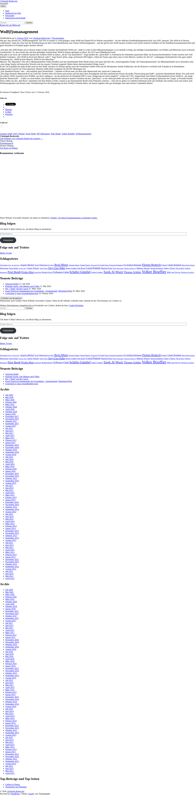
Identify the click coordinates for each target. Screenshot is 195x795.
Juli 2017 (9, 428)
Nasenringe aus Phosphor (16, 787)
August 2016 (10, 454)
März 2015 (9, 495)
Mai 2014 (9, 519)
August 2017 (10, 426)
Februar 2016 (11, 469)
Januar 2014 (10, 528)
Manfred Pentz (106, 268)
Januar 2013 (10, 557)
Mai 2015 (9, 490)
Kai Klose (81, 268)
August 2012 (10, 569)
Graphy (31, 794)
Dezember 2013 (12, 531)
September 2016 (12, 452)
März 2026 (9, 400)
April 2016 (9, 464)
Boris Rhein (61, 264)
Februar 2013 (11, 555)
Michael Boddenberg (157, 268)
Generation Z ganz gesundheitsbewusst (21, 293)
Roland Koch (47, 272)
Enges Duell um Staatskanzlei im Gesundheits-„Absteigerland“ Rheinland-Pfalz (38, 291)
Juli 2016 (9, 457)
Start (7, 11)
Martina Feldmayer (130, 268)
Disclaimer (9, 15)
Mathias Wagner (143, 268)
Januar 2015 (10, 500)
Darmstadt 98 (95, 265)
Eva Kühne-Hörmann (132, 265)
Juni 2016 (9, 459)
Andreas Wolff (6, 134)
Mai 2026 (9, 397)
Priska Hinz (27, 272)
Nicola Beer (180, 268)
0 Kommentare (58, 38)
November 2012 (12, 562)
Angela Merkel (27, 265)
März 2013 (9, 552)
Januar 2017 (10, 443)
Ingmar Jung (23, 268)
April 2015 (9, 493)
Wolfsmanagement (83, 134)
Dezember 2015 (12, 473)
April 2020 (9, 409)
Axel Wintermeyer (42, 265)
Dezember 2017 (12, 416)
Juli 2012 (9, 571)
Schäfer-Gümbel (80, 272)
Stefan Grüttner (97, 272)
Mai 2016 (9, 462)
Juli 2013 (9, 543)
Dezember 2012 (12, 559)
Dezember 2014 (12, 502)
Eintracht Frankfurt (116, 265)
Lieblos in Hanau (12, 784)
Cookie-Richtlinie (76, 305)
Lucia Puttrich (93, 268)
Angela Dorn (16, 265)
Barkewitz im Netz (13, 13)
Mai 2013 (9, 547)
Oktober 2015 (11, 478)
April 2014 (9, 521)
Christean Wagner (74, 265)
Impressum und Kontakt (15, 18)
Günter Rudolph (174, 265)
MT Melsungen (43, 134)
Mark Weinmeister (118, 268)
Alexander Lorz (5, 265)
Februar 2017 (11, 440)
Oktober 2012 (11, 564)
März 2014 (9, 524)
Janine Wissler (33, 268)
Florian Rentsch (151, 264)
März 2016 (9, 466)
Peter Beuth (56, 134)
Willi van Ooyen (173, 272)
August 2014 (10, 512)
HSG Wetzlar (19, 134)
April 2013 (9, 550)
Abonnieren (8, 240)
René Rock (37, 272)
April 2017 (9, 435)
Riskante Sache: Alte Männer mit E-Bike (22, 286)
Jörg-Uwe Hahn (56, 268)
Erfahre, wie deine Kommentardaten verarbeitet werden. (74, 218)
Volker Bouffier (68, 134)
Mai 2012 (9, 576)
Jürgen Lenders (71, 268)
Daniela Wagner (85, 265)
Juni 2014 (9, 516)
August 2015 (10, 483)
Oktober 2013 (11, 535)
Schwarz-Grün (61, 272)
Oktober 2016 (11, 450)
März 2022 (9, 404)
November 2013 (12, 533)
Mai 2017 (9, 433)
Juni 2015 (9, 488)
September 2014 (12, 509)
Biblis (52, 265)
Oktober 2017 (11, 421)
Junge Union (44, 268)
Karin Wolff (31, 134)
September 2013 (12, 538)
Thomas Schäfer (132, 272)
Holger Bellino (13, 268)
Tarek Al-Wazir (113, 272)
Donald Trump (104, 265)
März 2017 (9, 438)
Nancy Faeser (169, 268)
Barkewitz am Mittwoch (10, 25)
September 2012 (12, 566)
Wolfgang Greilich (187, 272)
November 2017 (12, 419)
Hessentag (4, 268)
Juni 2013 (9, 545)
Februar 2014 (11, 526)
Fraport (164, 265)
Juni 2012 (9, 574)
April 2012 (9, 578)
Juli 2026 (9, 395)
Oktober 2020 (11, 407)
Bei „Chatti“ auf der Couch (16, 289)
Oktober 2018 (11, 412)
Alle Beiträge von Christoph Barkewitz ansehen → (21, 138)
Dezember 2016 (12, 445)
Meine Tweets (6, 253)
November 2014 (12, 504)
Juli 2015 (9, 485)
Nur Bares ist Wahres (9, 148)
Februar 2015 (11, 497)
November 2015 (12, 476)
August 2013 (10, 540)
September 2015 (12, 481)
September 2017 (12, 423)
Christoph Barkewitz (8, 1)
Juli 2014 (9, 514)
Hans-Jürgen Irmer (188, 265)
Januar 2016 (10, 471)
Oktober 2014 (11, 507)
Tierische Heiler (12, 284)
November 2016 (12, 447)
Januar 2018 (10, 414)
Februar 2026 (11, 402)
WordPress (15, 794)
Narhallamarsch (6, 143)
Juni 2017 (9, 431)
